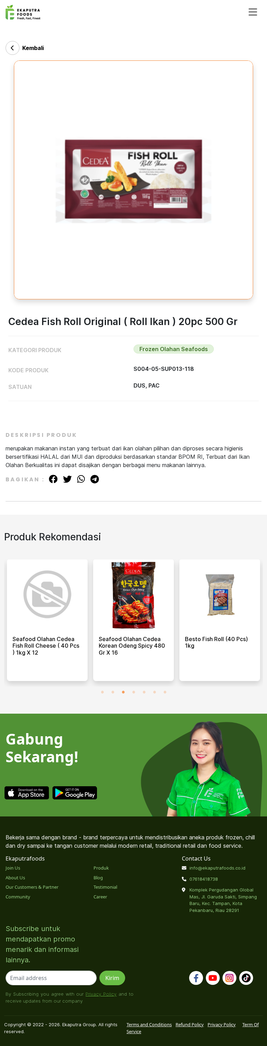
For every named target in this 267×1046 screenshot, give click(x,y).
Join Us (13, 868)
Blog (98, 877)
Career (100, 897)
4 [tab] (133, 691)
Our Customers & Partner (32, 887)
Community (18, 897)
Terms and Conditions (149, 1024)
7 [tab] (164, 691)
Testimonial (105, 887)
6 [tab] (154, 691)
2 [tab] (112, 691)
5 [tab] (143, 691)
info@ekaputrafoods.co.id (217, 868)
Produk (101, 868)
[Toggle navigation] (252, 12)
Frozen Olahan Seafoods (173, 349)
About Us (15, 877)
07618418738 (203, 879)
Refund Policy (190, 1024)
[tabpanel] (47, 623)
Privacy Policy (101, 994)
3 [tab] (123, 691)
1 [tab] (102, 691)
